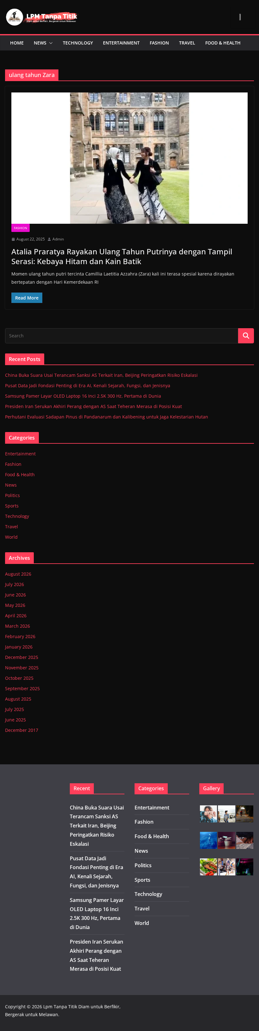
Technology (78, 43)
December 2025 (21, 657)
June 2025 (15, 720)
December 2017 (21, 730)
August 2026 (18, 574)
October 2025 (19, 678)
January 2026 (19, 647)
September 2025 (22, 688)
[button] (49, 43)
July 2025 (14, 709)
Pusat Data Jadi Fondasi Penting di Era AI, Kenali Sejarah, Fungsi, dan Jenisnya (87, 385)
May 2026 (15, 605)
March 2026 (17, 626)
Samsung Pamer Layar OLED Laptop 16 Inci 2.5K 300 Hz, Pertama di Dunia (83, 396)
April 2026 (16, 616)
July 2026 (14, 584)
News (40, 43)
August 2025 (18, 699)
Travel (187, 43)
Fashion (159, 43)
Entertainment (121, 43)
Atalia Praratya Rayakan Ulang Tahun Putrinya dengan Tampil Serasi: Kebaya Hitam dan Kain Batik (121, 256)
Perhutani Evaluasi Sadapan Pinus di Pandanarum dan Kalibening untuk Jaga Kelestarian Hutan (106, 417)
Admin (58, 239)
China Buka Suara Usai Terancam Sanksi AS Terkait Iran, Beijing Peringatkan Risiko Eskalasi (101, 375)
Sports (12, 506)
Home (17, 43)
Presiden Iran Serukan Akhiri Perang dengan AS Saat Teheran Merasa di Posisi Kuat (93, 406)
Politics (12, 495)
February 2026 (20, 636)
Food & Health (223, 43)
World (11, 537)
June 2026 (15, 595)
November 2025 (22, 668)
